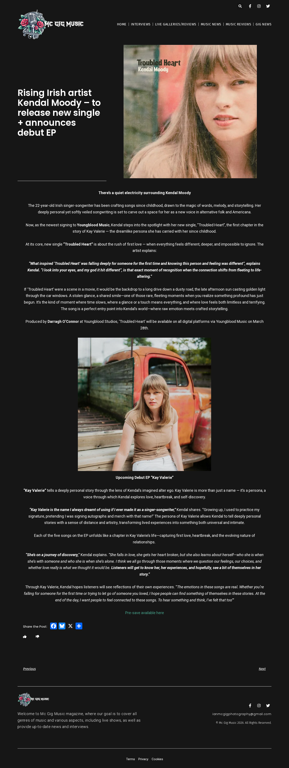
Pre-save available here (144, 613)
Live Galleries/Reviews (175, 24)
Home (122, 24)
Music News (211, 24)
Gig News (263, 24)
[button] (240, 6)
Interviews (141, 24)
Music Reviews (238, 24)
